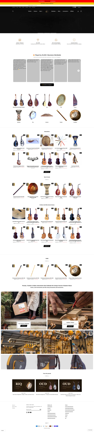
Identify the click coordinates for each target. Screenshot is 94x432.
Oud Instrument (50, 406)
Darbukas (53, 11)
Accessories (65, 11)
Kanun (66, 416)
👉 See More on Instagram (47, 84)
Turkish (30, 11)
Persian (35, 11)
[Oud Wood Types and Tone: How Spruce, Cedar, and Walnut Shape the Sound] (70, 385)
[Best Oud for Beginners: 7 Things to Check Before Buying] (47, 385)
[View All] (24, 310)
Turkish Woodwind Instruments (52, 416)
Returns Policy (14, 406)
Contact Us (14, 7)
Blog (17, 7)
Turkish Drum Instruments (51, 418)
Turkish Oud (67, 413)
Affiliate (23, 7)
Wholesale (33, 7)
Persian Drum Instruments (69, 411)
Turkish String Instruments (51, 413)
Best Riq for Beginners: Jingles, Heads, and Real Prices (23, 394)
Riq (65, 418)
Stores (30, 7)
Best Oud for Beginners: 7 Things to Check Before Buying (47, 394)
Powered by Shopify (47, 428)
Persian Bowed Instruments (69, 408)
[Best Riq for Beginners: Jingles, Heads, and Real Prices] (23, 385)
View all (47, 179)
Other (59, 11)
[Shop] (47, 342)
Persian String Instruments (69, 406)
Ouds (40, 11)
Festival (20, 7)
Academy (26, 7)
